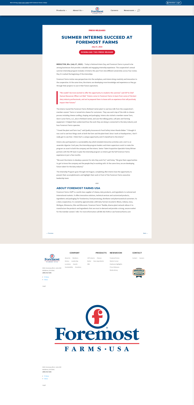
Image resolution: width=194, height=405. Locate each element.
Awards (75, 264)
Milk (88, 264)
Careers (114, 10)
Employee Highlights (116, 264)
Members (75, 258)
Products (60, 10)
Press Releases (97, 30)
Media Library (114, 270)
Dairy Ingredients (98, 261)
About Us (77, 10)
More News (97, 227)
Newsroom (129, 10)
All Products (91, 258)
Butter (89, 261)
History (67, 261)
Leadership (74, 261)
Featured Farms (114, 258)
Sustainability (69, 267)
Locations (68, 264)
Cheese (99, 258)
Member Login (174, 3)
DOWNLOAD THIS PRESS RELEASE (97, 52)
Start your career (23, 3)
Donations (78, 267)
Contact (134, 258)
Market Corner (114, 261)
